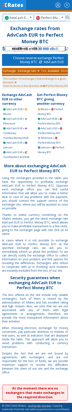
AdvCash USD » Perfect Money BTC (49, 130)
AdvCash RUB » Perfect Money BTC (49, 121)
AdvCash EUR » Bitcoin (14, 111)
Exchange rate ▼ (29, 71)
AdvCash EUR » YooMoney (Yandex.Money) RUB (15, 133)
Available (53, 71)
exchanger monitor (39, 405)
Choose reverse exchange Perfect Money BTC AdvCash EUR (38, 60)
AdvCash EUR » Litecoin (14, 145)
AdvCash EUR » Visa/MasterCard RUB (16, 154)
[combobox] (18, 17)
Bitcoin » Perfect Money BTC (50, 111)
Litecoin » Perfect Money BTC (51, 150)
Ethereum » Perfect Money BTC (49, 140)
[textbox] (18, 18)
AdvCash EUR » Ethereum (14, 121)
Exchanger (9, 71)
